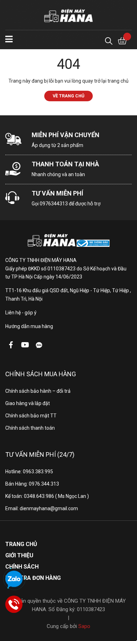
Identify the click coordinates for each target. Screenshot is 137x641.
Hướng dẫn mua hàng (29, 326)
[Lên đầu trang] (124, 607)
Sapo (84, 626)
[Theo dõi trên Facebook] (11, 345)
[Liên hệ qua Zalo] (14, 579)
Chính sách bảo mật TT (31, 415)
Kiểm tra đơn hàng (33, 578)
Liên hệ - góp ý (21, 312)
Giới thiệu (19, 555)
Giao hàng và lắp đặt (27, 403)
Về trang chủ (68, 95)
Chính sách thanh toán (30, 428)
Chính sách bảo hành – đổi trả (38, 391)
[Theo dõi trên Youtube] (25, 345)
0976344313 (54, 203)
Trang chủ (21, 544)
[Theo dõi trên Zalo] (39, 345)
